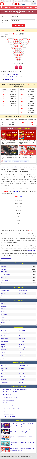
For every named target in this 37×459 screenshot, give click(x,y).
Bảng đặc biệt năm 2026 (8, 414)
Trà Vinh (3, 355)
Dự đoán (21, 7)
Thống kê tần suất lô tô (8, 400)
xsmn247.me (15, 456)
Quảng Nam (4, 382)
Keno (2, 296)
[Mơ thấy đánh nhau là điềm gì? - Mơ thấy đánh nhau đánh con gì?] (5, 437)
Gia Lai (3, 373)
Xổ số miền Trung (10, 77)
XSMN (10, 7)
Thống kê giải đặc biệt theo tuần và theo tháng (14, 389)
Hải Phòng (4, 311)
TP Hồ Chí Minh (5, 274)
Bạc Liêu (3, 335)
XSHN (3, 323)
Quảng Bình (4, 379)
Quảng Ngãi (22, 379)
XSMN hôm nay (17, 161)
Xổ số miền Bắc (18, 300)
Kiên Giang (22, 347)
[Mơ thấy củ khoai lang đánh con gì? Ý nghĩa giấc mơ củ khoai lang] (5, 425)
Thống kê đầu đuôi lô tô (8, 405)
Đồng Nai (21, 344)
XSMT (15, 7)
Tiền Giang (22, 352)
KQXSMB (7, 161)
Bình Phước (22, 338)
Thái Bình (4, 317)
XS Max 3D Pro (23, 293)
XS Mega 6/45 (23, 290)
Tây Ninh (3, 352)
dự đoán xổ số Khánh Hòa (22, 128)
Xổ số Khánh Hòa (13, 74)
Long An (3, 349)
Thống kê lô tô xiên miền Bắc (10, 397)
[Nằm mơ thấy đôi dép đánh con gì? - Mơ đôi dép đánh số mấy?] (5, 443)
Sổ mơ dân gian (18, 420)
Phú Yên (3, 277)
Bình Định (4, 368)
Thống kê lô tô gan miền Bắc (9, 392)
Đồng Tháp (4, 272)
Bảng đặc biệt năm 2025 (8, 417)
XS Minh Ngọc (9, 79)
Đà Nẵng (21, 368)
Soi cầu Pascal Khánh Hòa (9, 167)
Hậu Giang (4, 347)
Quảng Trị (21, 382)
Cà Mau (3, 269)
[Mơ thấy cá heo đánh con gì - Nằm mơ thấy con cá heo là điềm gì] (5, 449)
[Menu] (2, 3)
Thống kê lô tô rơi (6, 394)
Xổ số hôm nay (18, 263)
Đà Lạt (3, 344)
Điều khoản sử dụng (25, 456)
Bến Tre (21, 335)
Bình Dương (4, 338)
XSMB (6, 7)
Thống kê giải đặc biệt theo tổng (10, 408)
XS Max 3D (4, 293)
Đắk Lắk (3, 371)
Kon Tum (3, 376)
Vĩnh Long (22, 355)
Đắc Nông (21, 371)
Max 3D (3, 283)
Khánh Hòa (22, 373)
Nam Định (4, 314)
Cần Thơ (21, 341)
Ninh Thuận (22, 376)
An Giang (21, 333)
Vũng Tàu (4, 358)
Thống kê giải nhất (7, 411)
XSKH (22, 30)
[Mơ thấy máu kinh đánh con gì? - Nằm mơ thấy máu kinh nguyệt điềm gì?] (5, 431)
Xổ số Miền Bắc (5, 320)
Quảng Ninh (4, 306)
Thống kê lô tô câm (7, 403)
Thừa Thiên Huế (5, 280)
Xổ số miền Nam (18, 327)
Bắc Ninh (3, 309)
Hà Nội (3, 303)
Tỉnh (2, 16)
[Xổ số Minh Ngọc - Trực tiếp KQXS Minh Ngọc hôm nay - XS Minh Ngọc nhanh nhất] (18, 4)
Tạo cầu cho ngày (5, 21)
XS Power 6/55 (5, 290)
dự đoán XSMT (31, 250)
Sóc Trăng (22, 349)
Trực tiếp (29, 7)
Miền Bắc (3, 266)
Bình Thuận (4, 341)
